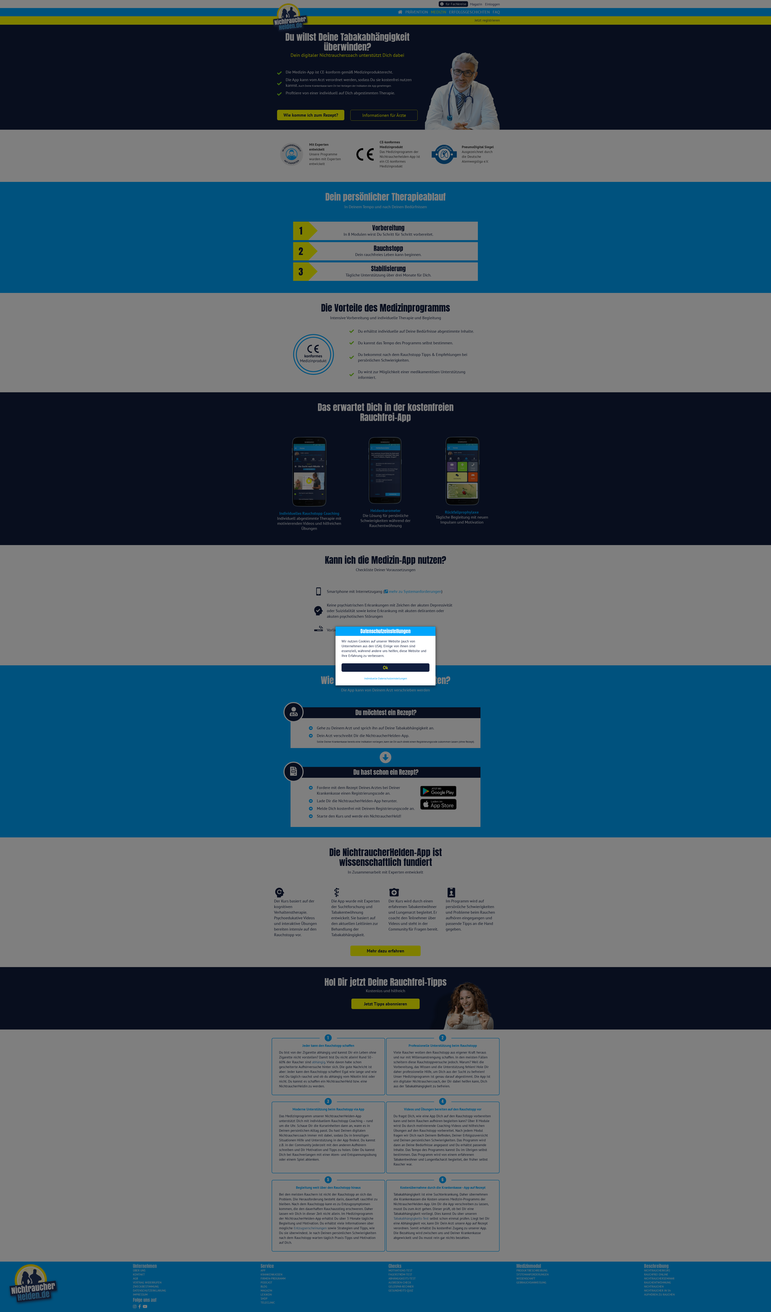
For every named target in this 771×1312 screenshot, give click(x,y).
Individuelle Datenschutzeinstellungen (385, 678)
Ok (385, 667)
